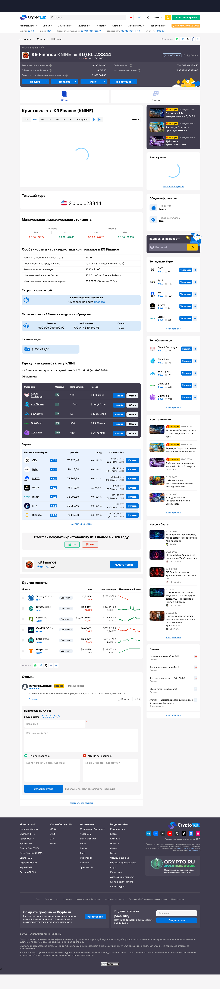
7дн (35, 119)
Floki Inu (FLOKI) (28, 872)
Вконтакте (198, 39)
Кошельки (83, 25)
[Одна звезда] (42, 716)
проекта (99, 301)
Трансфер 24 (86, 867)
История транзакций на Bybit (165, 656)
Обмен (94, 81)
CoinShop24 (86, 857)
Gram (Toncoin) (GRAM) (31, 853)
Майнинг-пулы (135, 25)
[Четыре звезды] (54, 716)
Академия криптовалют (122, 877)
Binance (37, 515)
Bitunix (53, 843)
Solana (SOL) (26, 857)
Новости (100, 25)
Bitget (35, 496)
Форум (113, 867)
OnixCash (36, 423)
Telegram (139, 17)
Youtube (131, 17)
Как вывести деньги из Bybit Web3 (167, 678)
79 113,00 (73, 469)
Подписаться (177, 920)
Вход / (179, 17)
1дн (26, 119)
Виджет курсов (118, 886)
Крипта (83, 848)
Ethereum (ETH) (27, 834)
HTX (34, 505)
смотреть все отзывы (81, 803)
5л (71, 119)
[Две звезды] (46, 716)
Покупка (35, 81)
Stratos (40, 607)
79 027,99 (73, 515)
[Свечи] (100, 119)
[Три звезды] (50, 716)
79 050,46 (73, 505)
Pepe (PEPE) (26, 867)
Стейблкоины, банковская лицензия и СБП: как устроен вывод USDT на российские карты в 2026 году (181, 597)
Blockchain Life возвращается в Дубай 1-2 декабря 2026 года (181, 115)
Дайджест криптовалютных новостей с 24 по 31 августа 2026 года (177, 143)
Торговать (185, 270)
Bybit (35, 469)
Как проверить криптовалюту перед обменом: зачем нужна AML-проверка (181, 537)
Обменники (64, 25)
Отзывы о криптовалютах (123, 862)
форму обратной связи (185, 848)
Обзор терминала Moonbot (163, 689)
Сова (82, 853)
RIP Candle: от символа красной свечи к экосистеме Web (181, 575)
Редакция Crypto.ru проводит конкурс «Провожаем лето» (177, 129)
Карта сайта (116, 872)
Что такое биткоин (29, 829)
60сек (83, 843)
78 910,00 (73, 487)
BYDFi (35, 487)
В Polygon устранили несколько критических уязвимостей (178, 500)
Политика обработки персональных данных (148, 899)
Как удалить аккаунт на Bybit (164, 667)
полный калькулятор (173, 186)
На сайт (119, 395)
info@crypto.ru (194, 850)
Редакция (67, 899)
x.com (147, 17)
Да (74, 544)
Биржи (46, 25)
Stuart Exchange (36, 395)
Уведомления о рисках (115, 899)
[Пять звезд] (58, 716)
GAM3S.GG (42, 628)
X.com (187, 39)
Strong (40, 596)
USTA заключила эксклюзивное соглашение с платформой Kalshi (180, 483)
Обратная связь (52, 899)
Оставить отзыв (43, 788)
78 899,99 (73, 478)
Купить (132, 460)
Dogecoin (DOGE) (28, 862)
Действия (65, 598)
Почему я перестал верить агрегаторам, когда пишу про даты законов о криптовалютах (181, 621)
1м (42, 119)
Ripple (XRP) (26, 843)
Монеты (24, 824)
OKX (34, 460)
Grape (39, 649)
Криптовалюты (27, 25)
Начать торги (124, 564)
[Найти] (52, 17)
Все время (82, 119)
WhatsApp (177, 39)
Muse (39, 638)
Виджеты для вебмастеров (88, 899)
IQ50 (39, 617)
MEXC (36, 478)
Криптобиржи (58, 824)
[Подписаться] (192, 247)
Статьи (116, 25)
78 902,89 (73, 496)
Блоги (113, 853)
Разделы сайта (119, 824)
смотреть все (173, 329)
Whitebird (84, 862)
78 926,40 (73, 460)
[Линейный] (94, 119)
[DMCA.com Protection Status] (110, 964)
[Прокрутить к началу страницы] (213, 970)
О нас (38, 899)
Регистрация (190, 17)
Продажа (64, 81)
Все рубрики (157, 25)
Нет (92, 544)
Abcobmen (85, 834)
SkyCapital (37, 413)
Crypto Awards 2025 (187, 25)
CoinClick (36, 432)
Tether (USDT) (27, 838)
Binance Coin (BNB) (29, 848)
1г (64, 119)
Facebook (193, 39)
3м (49, 119)
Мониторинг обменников (92, 829)
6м (57, 119)
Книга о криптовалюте (121, 881)
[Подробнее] (42, 48)
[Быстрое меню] (168, 17)
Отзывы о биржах (119, 857)
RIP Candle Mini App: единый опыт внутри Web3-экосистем (181, 556)
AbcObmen (37, 404)
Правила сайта (177, 899)
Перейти (186, 349)
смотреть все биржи (81, 524)
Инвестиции (123, 81)
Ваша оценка (31, 716)
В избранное (174, 55)
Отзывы (156, 100)
